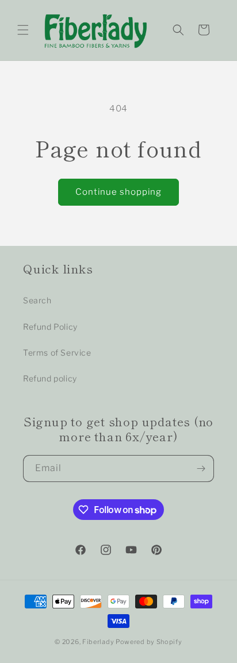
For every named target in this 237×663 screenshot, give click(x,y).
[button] (23, 30)
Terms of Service (57, 352)
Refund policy (50, 378)
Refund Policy (50, 327)
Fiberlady (98, 642)
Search (37, 300)
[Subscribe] (200, 468)
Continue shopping (118, 192)
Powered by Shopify (149, 642)
